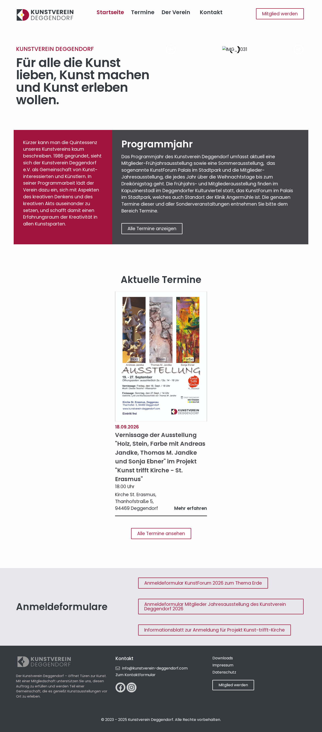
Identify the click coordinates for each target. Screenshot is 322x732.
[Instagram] (131, 687)
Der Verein (175, 12)
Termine (142, 12)
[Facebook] (120, 687)
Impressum (222, 665)
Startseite (110, 12)
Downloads (222, 658)
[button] (171, 50)
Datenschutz (224, 672)
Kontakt (211, 12)
